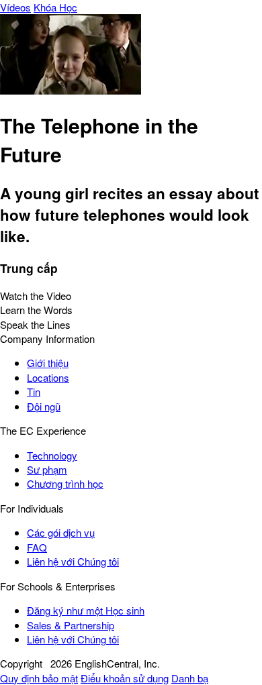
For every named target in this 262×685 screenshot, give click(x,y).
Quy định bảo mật (39, 678)
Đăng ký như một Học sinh (85, 610)
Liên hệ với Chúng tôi (73, 561)
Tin (33, 391)
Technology (52, 455)
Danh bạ (189, 678)
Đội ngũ (43, 406)
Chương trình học (65, 483)
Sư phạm (47, 469)
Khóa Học (55, 7)
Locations (48, 377)
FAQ (37, 547)
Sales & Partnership (70, 625)
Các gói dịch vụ (61, 532)
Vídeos (15, 7)
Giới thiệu (48, 363)
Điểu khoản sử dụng (125, 678)
